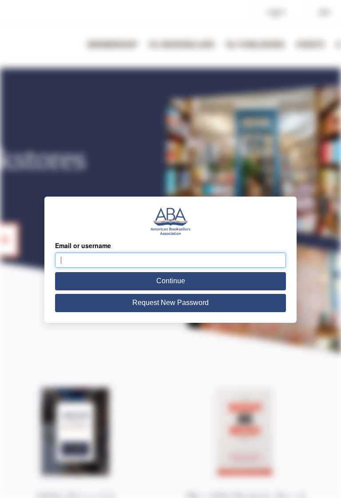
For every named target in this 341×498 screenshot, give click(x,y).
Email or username (83, 245)
